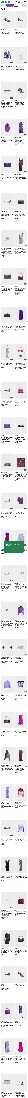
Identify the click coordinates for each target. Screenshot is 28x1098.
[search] (16, 2)
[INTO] (5, 2)
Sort (25, 5)
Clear (15, 5)
